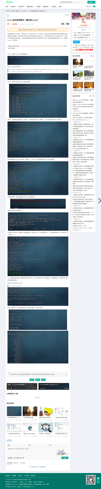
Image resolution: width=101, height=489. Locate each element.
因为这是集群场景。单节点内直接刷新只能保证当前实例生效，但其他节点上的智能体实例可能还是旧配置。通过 (83, 133)
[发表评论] (98, 478)
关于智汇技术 (14, 482)
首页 (7, 6)
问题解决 (40, 482)
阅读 (32, 379)
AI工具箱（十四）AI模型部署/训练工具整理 (78, 78)
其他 (60, 6)
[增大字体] (68, 15)
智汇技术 (16, 479)
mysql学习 (24, 11)
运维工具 (18, 11)
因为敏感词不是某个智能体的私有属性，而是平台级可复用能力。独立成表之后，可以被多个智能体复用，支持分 (83, 188)
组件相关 (21, 6)
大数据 (38, 6)
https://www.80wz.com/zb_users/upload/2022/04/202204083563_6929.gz (41, 46)
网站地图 (33, 475)
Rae (13, 24)
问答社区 (53, 6)
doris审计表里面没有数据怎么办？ (88, 78)
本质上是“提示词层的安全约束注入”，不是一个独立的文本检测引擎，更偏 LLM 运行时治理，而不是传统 (83, 215)
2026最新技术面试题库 (84, 50)
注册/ (87, 6)
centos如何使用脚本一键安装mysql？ (37, 11)
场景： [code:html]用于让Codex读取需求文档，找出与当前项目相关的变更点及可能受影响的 (83, 107)
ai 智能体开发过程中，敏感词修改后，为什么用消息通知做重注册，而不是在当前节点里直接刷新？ (83, 126)
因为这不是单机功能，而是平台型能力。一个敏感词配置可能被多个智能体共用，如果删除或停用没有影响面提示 (83, 201)
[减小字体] (65, 15)
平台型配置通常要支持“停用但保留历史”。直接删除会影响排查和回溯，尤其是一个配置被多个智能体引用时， (83, 173)
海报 (38, 379)
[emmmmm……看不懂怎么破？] (16, 458)
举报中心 (20, 475)
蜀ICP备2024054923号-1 (11, 486)
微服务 (30, 482)
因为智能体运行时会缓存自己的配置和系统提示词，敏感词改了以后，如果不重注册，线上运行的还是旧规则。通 (83, 146)
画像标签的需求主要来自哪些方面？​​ (89, 90)
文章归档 (26, 475)
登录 (90, 6)
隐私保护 (8, 475)
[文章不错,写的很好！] (14, 458)
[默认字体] (67, 15)
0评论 (32, 24)
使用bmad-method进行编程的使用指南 (83, 35)
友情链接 (14, 475)
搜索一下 (92, 2)
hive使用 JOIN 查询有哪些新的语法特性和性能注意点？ (78, 90)
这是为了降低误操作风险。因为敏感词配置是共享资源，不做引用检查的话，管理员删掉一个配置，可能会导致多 (83, 159)
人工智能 (21, 482)
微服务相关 (30, 6)
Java (26, 482)
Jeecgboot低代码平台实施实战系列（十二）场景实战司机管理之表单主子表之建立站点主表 (89, 66)
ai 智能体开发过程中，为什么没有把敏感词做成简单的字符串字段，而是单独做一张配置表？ (83, 182)
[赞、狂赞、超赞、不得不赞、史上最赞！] (17, 458)
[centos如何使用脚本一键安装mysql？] (37, 60)
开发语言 (12, 6)
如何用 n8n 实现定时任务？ (77, 66)
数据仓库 (45, 6)
